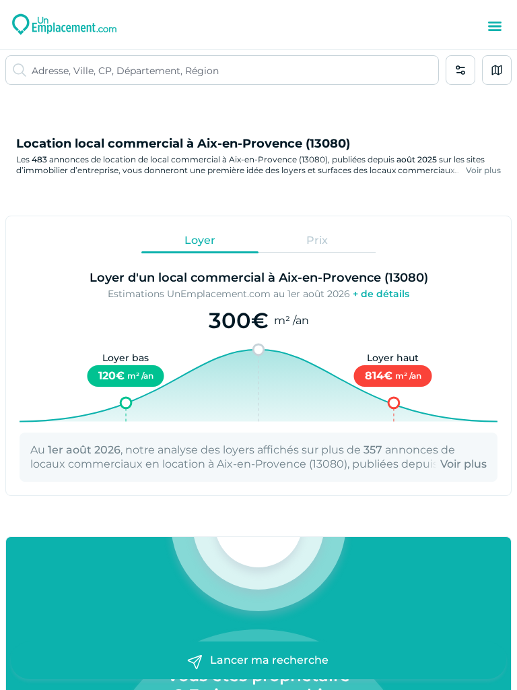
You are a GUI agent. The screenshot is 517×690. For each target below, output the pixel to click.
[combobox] (235, 70)
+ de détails (381, 294)
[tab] (199, 239)
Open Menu (494, 26)
